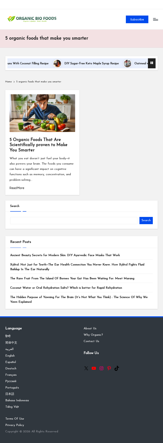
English (10, 355)
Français (11, 375)
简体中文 (11, 342)
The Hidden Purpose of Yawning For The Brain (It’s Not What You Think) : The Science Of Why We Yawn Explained (79, 300)
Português (12, 387)
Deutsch (10, 368)
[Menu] (155, 19)
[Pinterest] (109, 368)
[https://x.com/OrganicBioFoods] (86, 368)
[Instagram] (101, 368)
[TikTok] (116, 368)
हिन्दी (7, 336)
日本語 (9, 394)
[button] (137, 19)
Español (10, 362)
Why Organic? (93, 335)
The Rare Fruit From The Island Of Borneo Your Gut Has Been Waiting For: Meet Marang (72, 278)
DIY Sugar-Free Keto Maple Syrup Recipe (85, 63)
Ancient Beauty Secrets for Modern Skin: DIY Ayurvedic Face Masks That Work (65, 255)
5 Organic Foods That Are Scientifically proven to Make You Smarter (38, 145)
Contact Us (91, 341)
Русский (10, 381)
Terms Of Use (14, 418)
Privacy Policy (14, 425)
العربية (9, 349)
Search (14, 206)
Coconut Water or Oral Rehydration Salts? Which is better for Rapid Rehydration (66, 288)
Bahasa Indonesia (17, 400)
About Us (90, 328)
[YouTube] (93, 368)
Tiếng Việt (12, 407)
